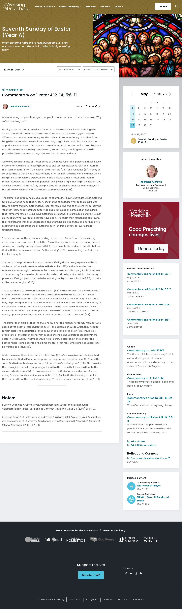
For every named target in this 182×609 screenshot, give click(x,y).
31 (151, 125)
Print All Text (137, 441)
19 (163, 113)
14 (133, 113)
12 (163, 108)
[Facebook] (126, 573)
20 (169, 113)
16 (145, 113)
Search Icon (177, 6)
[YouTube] (131, 573)
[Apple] (136, 573)
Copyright (92, 599)
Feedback (138, 599)
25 (157, 119)
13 (169, 108)
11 (157, 108)
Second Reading (66, 69)
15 (139, 113)
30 (145, 125)
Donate (163, 6)
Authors (107, 599)
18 (157, 113)
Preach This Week (44, 6)
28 (132, 125)
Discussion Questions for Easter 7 (150, 458)
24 (151, 119)
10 (151, 108)
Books (118, 6)
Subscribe (74, 599)
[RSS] (140, 573)
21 (133, 119)
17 (151, 113)
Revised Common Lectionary (96, 69)
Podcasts (105, 6)
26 (163, 119)
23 (145, 119)
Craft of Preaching (69, 6)
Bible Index (90, 6)
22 (138, 119)
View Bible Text (14, 89)
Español (122, 599)
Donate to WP (91, 575)
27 (169, 119)
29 (138, 125)
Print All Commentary (143, 445)
